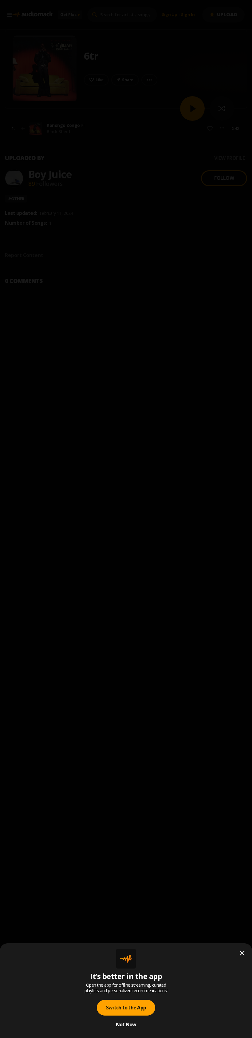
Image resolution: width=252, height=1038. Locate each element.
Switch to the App (126, 1007)
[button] (126, 519)
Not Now (126, 1024)
